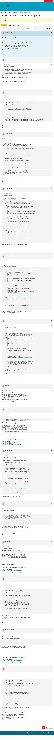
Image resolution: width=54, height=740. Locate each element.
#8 (51, 390)
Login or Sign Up (48, 1)
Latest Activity (11, 25)
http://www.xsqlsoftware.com (25, 170)
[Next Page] (41, 28)
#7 (51, 325)
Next (51, 727)
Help (28, 732)
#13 (51, 583)
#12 (51, 546)
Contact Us (32, 732)
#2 (51, 64)
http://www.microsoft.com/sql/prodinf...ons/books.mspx (11, 444)
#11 (51, 508)
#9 (51, 414)
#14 (51, 634)
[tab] (4, 25)
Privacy (37, 732)
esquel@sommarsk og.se (20, 81)
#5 (51, 193)
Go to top (50, 732)
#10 (51, 455)
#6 (51, 260)
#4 (51, 138)
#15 (51, 673)
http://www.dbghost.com (14, 399)
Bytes (25, 732)
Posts (4, 25)
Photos (18, 25)
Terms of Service (43, 732)
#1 (51, 37)
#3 (51, 97)
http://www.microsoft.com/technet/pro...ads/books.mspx (12, 84)
